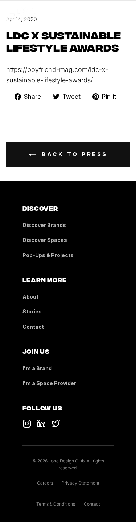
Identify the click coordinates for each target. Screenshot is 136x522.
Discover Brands (44, 225)
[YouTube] (41, 423)
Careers (45, 483)
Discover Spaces (44, 240)
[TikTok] (26, 423)
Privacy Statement (80, 483)
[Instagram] (55, 423)
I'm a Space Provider (49, 383)
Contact (33, 327)
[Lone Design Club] (21, 13)
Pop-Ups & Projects (48, 255)
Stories (32, 311)
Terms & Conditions (55, 504)
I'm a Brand (37, 368)
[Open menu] (124, 13)
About (30, 297)
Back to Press (73, 154)
